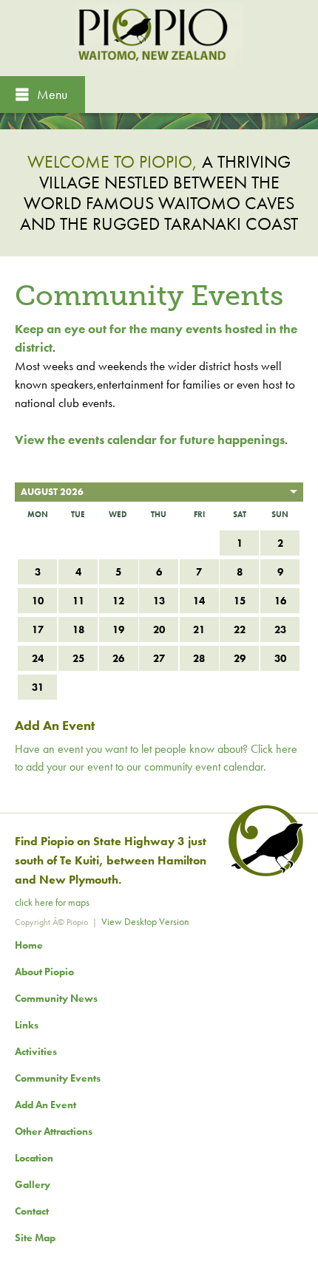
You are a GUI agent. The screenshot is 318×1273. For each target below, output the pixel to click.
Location (34, 1157)
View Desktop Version (145, 921)
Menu (52, 94)
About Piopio (44, 971)
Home (29, 945)
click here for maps (52, 902)
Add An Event (45, 1104)
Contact (32, 1211)
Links (26, 1024)
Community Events (58, 1078)
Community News (56, 998)
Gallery (32, 1184)
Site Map (35, 1237)
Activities (36, 1051)
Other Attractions (53, 1131)
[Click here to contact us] (263, 872)
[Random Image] (159, 119)
